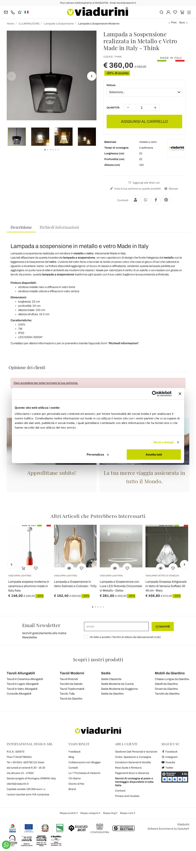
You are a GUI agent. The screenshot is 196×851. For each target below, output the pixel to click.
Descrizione (21, 227)
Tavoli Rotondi (69, 679)
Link (157, 637)
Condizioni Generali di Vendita (133, 762)
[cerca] (161, 12)
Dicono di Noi (76, 783)
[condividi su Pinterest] (166, 200)
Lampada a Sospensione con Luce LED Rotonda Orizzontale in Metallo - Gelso (121, 586)
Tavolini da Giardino (167, 693)
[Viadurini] (97, 11)
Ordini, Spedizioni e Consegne (133, 757)
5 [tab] (106, 609)
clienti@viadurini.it (18, 783)
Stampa (173, 188)
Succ (182, 22)
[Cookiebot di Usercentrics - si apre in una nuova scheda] (155, 394)
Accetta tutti (154, 454)
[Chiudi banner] (180, 393)
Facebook (171, 751)
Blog (71, 757)
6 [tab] (61, 152)
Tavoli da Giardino (71, 698)
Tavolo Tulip (67, 693)
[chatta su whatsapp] (6, 844)
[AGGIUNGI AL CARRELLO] (23, 567)
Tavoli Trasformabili (72, 688)
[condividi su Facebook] (156, 200)
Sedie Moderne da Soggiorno (119, 688)
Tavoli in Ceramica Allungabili (25, 679)
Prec (174, 22)
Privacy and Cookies (127, 796)
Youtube (170, 762)
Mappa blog (109, 813)
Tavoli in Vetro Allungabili (22, 688)
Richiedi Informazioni (59, 227)
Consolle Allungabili (19, 693)
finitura (111, 85)
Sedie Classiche (111, 679)
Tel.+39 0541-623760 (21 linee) (25, 762)
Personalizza (95, 454)
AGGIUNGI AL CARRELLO (144, 121)
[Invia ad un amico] (135, 200)
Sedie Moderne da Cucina (117, 683)
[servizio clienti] (13, 12)
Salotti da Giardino (166, 683)
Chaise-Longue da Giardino (172, 679)
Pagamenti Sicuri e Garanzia (132, 773)
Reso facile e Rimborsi (128, 767)
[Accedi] (168, 12)
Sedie (106, 673)
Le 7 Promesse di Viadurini (84, 773)
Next (91, 76)
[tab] (21, 227)
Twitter (169, 767)
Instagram (171, 757)
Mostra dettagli (164, 442)
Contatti (73, 767)
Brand (72, 789)
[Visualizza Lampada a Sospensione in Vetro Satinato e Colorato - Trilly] (69, 567)
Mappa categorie (89, 813)
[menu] (189, 12)
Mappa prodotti (68, 813)
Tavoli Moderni (72, 673)
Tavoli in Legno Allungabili (22, 683)
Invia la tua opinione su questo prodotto (137, 188)
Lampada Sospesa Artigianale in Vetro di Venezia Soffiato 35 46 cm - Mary (166, 586)
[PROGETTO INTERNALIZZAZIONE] (36, 828)
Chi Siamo (75, 778)
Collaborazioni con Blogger (85, 762)
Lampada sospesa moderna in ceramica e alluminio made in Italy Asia (28, 586)
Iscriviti (164, 626)
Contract (120, 790)
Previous (11, 76)
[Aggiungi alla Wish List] (35, 567)
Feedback (75, 751)
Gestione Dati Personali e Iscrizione (136, 751)
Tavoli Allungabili (21, 673)
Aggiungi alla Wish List (145, 182)
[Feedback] (20, 12)
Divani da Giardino (166, 688)
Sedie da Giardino (112, 693)
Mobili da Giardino (170, 673)
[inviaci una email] (6, 12)
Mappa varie (127, 813)
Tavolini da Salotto (71, 683)
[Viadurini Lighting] (176, 148)
